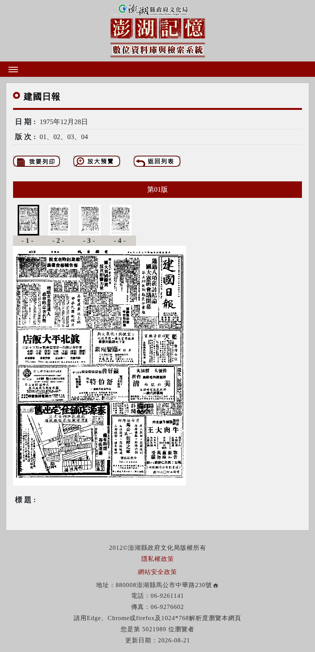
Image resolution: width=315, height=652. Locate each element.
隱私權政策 (157, 559)
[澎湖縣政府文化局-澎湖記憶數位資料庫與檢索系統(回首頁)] (157, 29)
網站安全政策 (157, 572)
